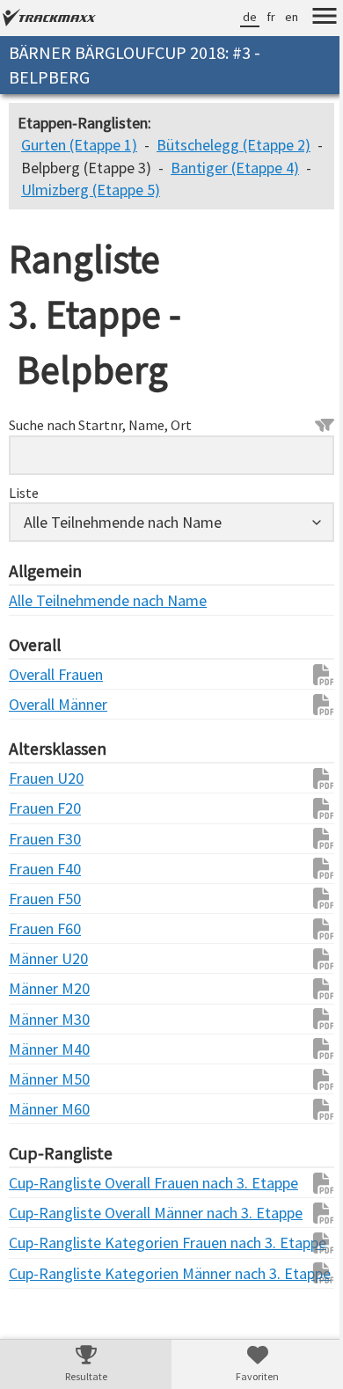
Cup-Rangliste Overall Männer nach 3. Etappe (44, 1235)
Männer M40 (44, 1071)
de (237, 17)
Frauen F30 (44, 861)
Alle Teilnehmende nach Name (44, 622)
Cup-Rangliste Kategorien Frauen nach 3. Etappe (44, 1265)
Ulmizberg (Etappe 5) (90, 211)
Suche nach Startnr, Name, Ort (100, 447)
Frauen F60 (44, 950)
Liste (24, 514)
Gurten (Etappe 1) (79, 145)
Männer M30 (44, 1041)
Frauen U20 (44, 800)
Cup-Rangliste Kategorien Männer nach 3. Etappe (44, 1295)
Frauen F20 (44, 831)
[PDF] (301, 696)
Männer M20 (44, 1011)
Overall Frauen (44, 696)
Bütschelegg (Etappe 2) (98, 167)
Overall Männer (44, 726)
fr (257, 17)
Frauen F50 (44, 920)
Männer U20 (44, 980)
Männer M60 (44, 1131)
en (278, 17)
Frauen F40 (44, 891)
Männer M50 (44, 1101)
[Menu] (311, 18)
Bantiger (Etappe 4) (235, 189)
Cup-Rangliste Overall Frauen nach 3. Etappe (44, 1205)
